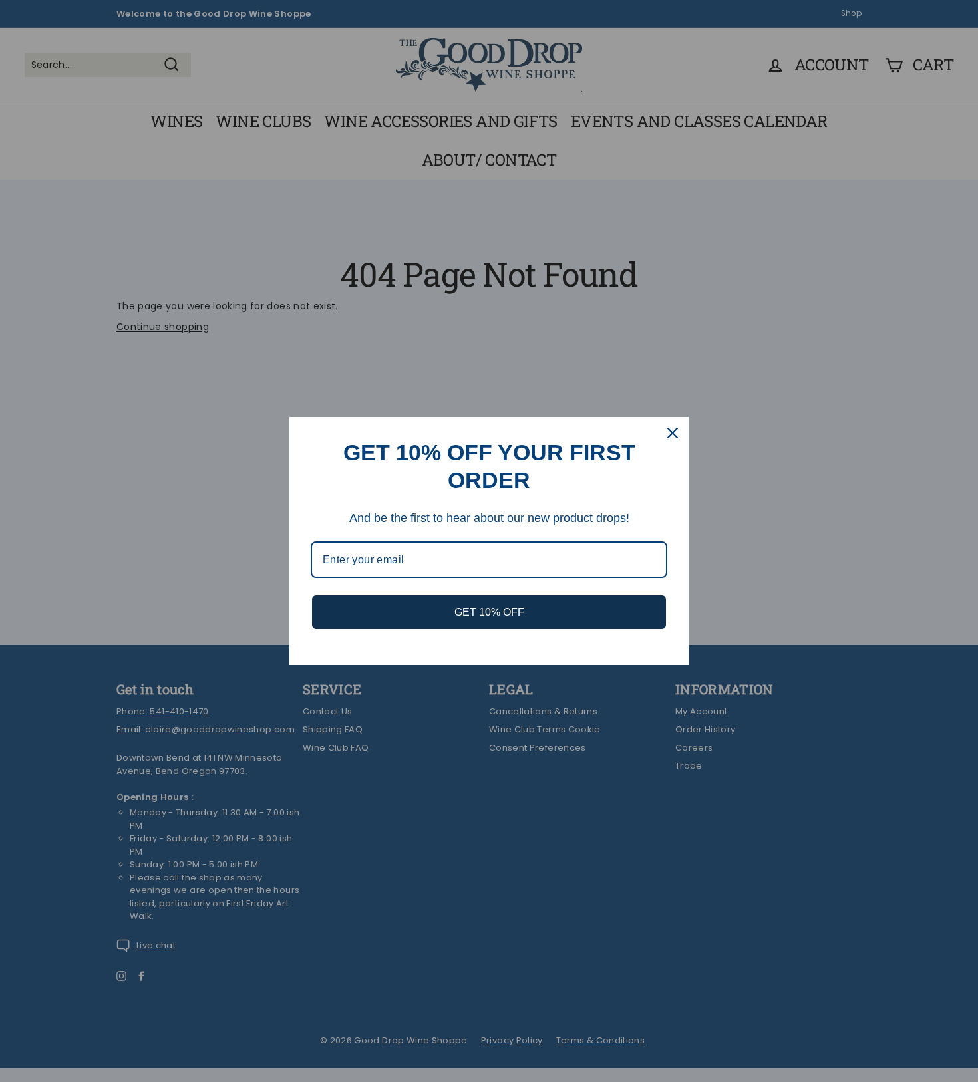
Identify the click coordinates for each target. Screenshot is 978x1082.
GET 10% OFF (489, 612)
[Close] (673, 433)
